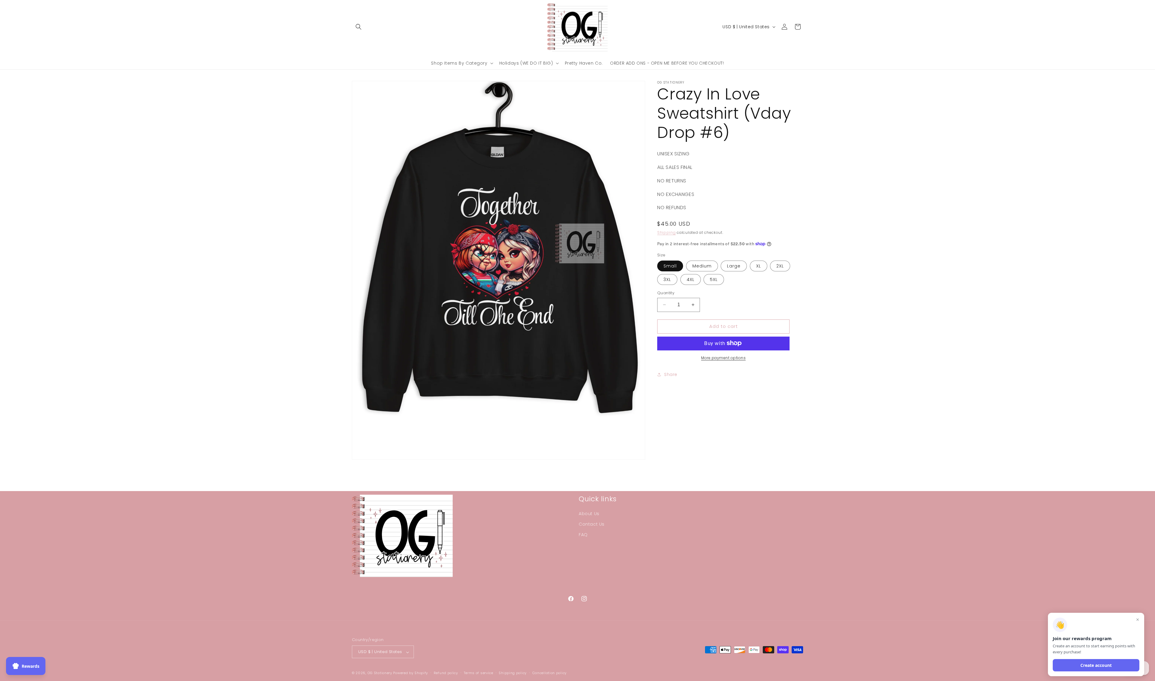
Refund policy (446, 672)
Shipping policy (513, 672)
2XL (780, 266)
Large (734, 266)
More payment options (723, 357)
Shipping (666, 232)
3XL (667, 279)
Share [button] (670, 374)
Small (670, 266)
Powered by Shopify (410, 673)
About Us (589, 514)
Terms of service (478, 672)
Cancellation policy (549, 672)
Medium (702, 266)
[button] (358, 26)
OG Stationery (380, 673)
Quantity (665, 293)
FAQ (583, 535)
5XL (714, 279)
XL (758, 266)
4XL (691, 279)
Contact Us (592, 524)
